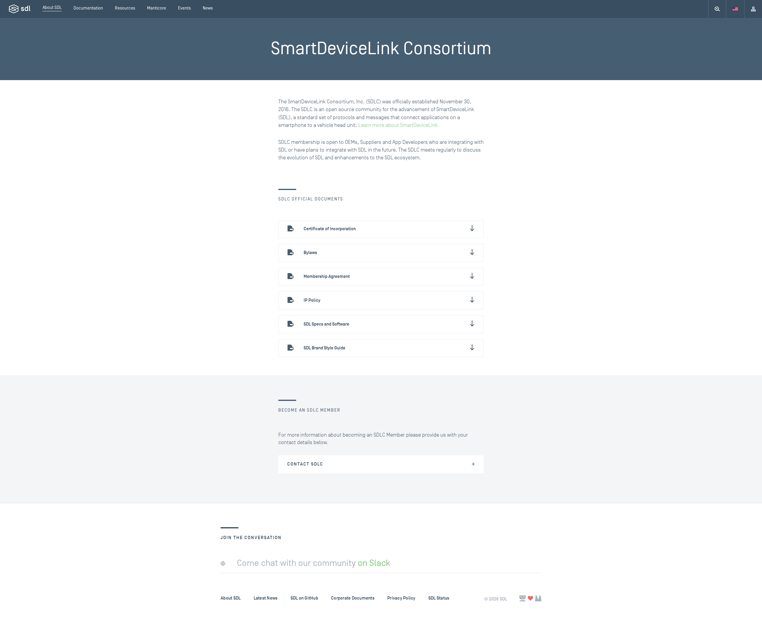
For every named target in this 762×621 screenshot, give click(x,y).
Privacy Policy (401, 598)
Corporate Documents (352, 598)
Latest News (266, 598)
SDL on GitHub (304, 598)
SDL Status (438, 598)
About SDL (231, 598)
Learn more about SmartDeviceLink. (399, 125)
